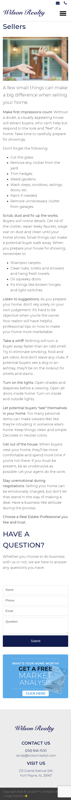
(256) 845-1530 (36, 750)
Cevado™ (33, 791)
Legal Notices (14, 796)
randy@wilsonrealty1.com (36, 755)
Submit (35, 641)
